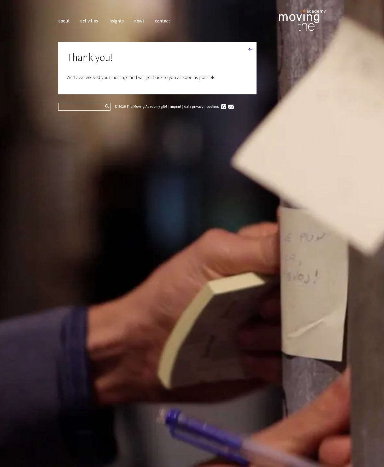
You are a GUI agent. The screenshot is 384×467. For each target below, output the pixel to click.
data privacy (193, 106)
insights (116, 21)
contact (162, 21)
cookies (212, 106)
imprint (175, 106)
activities (89, 21)
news (139, 21)
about (64, 21)
